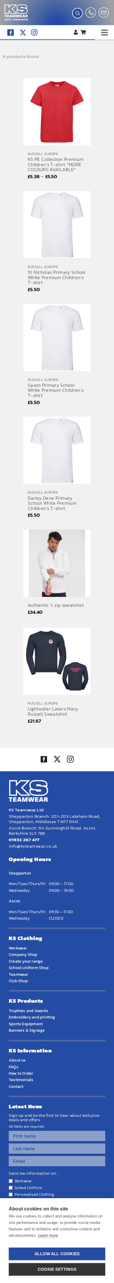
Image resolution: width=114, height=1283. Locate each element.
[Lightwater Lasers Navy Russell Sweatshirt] (57, 661)
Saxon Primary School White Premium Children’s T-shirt (56, 390)
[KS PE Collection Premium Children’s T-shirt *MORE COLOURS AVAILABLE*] (57, 111)
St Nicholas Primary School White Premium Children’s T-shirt (57, 277)
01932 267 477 (24, 839)
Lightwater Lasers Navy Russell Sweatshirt (53, 711)
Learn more (48, 1235)
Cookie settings (57, 1269)
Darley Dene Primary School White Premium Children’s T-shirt (52, 503)
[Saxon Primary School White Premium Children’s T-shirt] (57, 337)
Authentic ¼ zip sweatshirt (56, 605)
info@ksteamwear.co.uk (33, 846)
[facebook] (10, 32)
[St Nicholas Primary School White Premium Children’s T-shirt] (57, 224)
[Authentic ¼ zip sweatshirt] (57, 563)
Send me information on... (33, 1173)
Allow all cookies (57, 1254)
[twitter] (57, 759)
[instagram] (34, 32)
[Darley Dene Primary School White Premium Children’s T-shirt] (57, 450)
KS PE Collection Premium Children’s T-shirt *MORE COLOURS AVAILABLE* (56, 164)
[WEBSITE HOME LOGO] (16, 7)
